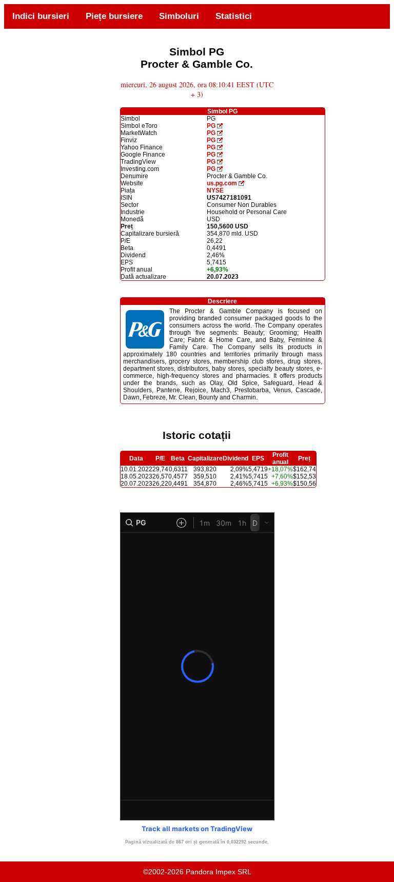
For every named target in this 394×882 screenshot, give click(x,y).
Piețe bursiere (114, 16)
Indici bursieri (40, 16)
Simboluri (179, 16)
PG (211, 125)
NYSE (215, 190)
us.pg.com (222, 183)
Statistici (233, 16)
